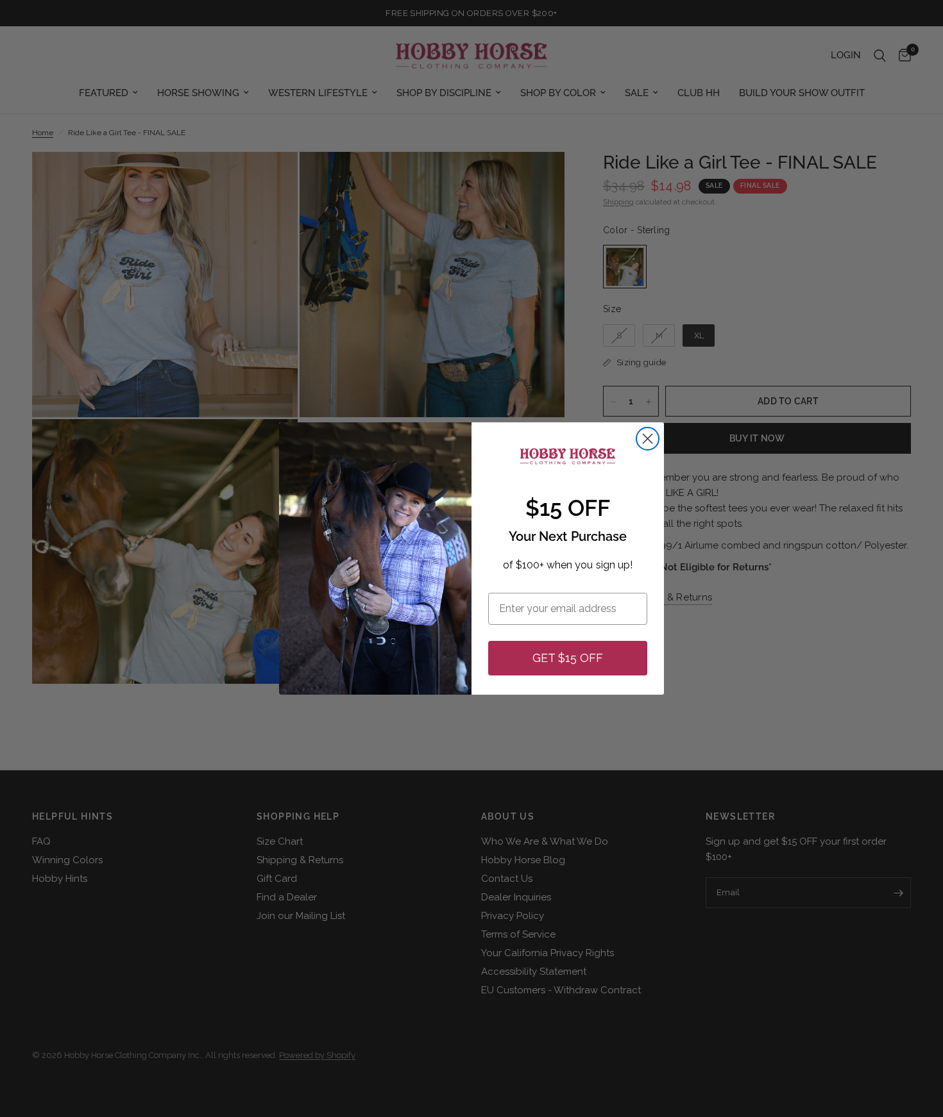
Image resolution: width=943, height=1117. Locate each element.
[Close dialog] (647, 438)
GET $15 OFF (567, 658)
